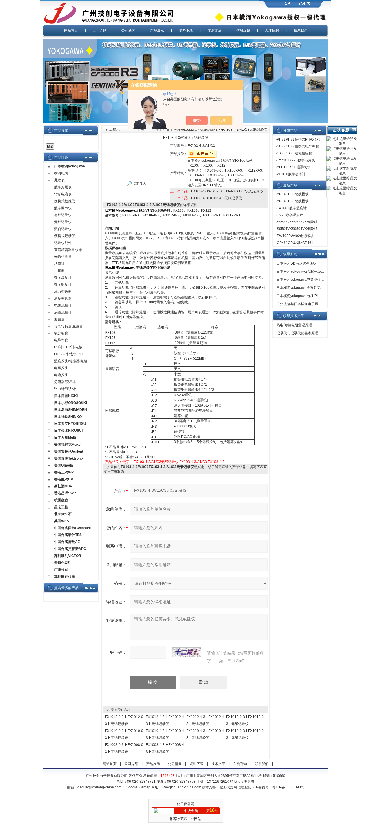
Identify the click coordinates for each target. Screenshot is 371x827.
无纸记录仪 (63, 222)
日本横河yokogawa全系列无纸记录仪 (305, 288)
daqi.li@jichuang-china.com (99, 787)
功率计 (59, 264)
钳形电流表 (63, 194)
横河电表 (61, 173)
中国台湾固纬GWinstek (72, 528)
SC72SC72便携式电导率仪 (298, 146)
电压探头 (61, 368)
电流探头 (61, 375)
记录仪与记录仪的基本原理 (297, 333)
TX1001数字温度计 (292, 208)
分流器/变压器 (65, 382)
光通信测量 (63, 257)
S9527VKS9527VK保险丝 (297, 222)
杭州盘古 (61, 500)
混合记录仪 (63, 229)
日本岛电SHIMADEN (70, 410)
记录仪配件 (63, 243)
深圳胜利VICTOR (67, 556)
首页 (140, 129)
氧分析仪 (61, 333)
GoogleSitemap (138, 787)
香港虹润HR (63, 479)
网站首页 (71, 30)
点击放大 (139, 183)
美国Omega (63, 465)
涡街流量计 (63, 312)
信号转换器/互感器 (68, 326)
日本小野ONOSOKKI (70, 403)
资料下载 (186, 30)
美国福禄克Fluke (67, 444)
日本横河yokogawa (69, 166)
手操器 (59, 271)
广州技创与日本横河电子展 (297, 304)
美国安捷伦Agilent (68, 451)
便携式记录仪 (64, 236)
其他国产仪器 (64, 577)
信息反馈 (243, 30)
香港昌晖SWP (65, 493)
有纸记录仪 (63, 215)
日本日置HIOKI (66, 396)
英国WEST (62, 521)
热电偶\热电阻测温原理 (294, 325)
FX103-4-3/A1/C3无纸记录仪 (156, 462)
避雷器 (59, 319)
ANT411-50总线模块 (293, 201)
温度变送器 (63, 298)
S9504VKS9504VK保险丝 (297, 229)
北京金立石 (63, 514)
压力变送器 (63, 291)
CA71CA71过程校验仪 (294, 153)
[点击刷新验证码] (186, 652)
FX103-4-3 (216, 462)
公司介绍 (100, 30)
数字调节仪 (63, 208)
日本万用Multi (65, 438)
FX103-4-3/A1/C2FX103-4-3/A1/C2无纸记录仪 (227, 191)
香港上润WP (64, 472)
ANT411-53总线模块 (293, 194)
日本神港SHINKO (68, 417)
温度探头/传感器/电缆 (70, 361)
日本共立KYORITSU (70, 424)
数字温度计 (63, 278)
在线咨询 (240, 764)
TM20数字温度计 (290, 215)
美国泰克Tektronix (68, 458)
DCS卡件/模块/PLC (69, 354)
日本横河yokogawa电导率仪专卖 (302, 280)
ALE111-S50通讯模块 (293, 167)
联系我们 (301, 30)
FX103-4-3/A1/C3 (193, 462)
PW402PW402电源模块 (295, 236)
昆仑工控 (61, 507)
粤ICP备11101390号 (288, 787)
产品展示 (157, 30)
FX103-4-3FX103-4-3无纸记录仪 (216, 198)
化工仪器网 (228, 787)
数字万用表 (63, 187)
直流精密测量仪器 (68, 250)
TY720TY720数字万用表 (296, 160)
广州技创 (61, 570)
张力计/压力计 (65, 389)
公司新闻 (128, 30)
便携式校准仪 (64, 201)
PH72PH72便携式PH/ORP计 (299, 139)
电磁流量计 (63, 305)
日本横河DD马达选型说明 (297, 263)
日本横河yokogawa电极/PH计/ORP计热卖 (309, 296)
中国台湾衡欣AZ (67, 542)
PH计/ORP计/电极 (68, 347)
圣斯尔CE (62, 563)
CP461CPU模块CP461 (295, 243)
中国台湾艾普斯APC (70, 549)
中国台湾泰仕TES (68, 535)
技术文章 (214, 30)
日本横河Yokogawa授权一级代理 (302, 271)
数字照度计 (63, 285)
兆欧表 (59, 180)
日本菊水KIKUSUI (68, 431)
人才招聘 (272, 30)
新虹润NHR (63, 486)
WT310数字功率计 (291, 174)
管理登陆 (245, 787)
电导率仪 (61, 340)
